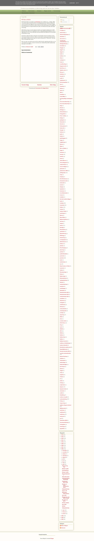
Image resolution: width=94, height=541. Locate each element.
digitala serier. (63, 70)
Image (61, 150)
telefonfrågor (63, 362)
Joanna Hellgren (63, 166)
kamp (61, 174)
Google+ (62, 130)
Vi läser (61, 401)
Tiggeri (61, 370)
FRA (61, 92)
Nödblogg (62, 235)
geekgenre (62, 119)
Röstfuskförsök (63, 278)
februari (64, 511)
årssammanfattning (64, 422)
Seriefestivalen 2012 (64, 292)
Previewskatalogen (57, 10)
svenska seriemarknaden (65, 353)
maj (63, 462)
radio (61, 259)
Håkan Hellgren (64, 525)
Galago (61, 117)
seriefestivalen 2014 (64, 296)
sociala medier (63, 320)
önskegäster (62, 424)
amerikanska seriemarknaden (63, 41)
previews (62, 257)
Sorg (61, 324)
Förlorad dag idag (65, 466)
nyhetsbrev (62, 231)
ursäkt (61, 392)
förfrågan (62, 109)
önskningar (62, 426)
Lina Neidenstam (63, 192)
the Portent (62, 366)
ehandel (61, 76)
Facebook (62, 86)
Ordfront (62, 243)
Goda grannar (63, 126)
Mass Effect (62, 217)
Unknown (28, 46)
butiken (61, 55)
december (64, 450)
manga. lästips (63, 211)
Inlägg (62, 19)
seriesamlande (63, 308)
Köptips (61, 186)
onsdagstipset (63, 239)
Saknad (61, 282)
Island (61, 158)
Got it (77, 2)
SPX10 (61, 332)
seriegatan (62, 302)
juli (63, 459)
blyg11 (61, 51)
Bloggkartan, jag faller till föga (65, 498)
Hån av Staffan (63, 148)
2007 (62, 447)
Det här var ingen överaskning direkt (65, 486)
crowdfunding (63, 64)
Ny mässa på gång (65, 500)
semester (62, 286)
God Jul (61, 123)
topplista (62, 374)
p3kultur (62, 245)
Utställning (62, 394)
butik (61, 53)
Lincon (61, 195)
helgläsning (62, 142)
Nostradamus (63, 229)
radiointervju (62, 261)
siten (61, 318)
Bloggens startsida (47, 10)
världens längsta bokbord (65, 405)
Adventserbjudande (64, 34)
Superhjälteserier (63, 349)
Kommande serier (64, 180)
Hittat (61, 146)
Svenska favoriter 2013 (65, 351)
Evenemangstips (63, 82)
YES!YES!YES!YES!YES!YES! (65, 479)
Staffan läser (62, 337)
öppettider (62, 428)
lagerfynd (62, 188)
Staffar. (61, 339)
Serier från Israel (65, 476)
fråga (61, 105)
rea (60, 264)
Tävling (61, 382)
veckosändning (63, 399)
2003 (62, 519)
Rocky (61, 274)
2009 (62, 443)
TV (60, 378)
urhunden (62, 390)
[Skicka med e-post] (38, 46)
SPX (61, 331)
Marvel (61, 215)
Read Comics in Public (65, 266)
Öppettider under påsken (65, 493)
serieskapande (63, 310)
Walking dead (63, 408)
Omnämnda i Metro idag (65, 482)
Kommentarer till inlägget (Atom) (41, 88)
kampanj (62, 176)
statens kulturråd (63, 345)
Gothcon (62, 132)
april (63, 464)
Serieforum (62, 300)
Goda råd (62, 128)
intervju (61, 154)
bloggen (62, 47)
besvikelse (62, 45)
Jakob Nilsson (63, 160)
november (64, 452)
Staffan (61, 335)
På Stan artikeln (65, 502)
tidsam (61, 368)
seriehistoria (62, 304)
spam (61, 326)
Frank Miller (62, 96)
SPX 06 (63, 506)
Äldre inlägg (53, 84)
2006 (62, 448)
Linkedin (62, 197)
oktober (64, 453)
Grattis (61, 136)
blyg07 (61, 49)
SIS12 (61, 316)
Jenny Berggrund (64, 162)
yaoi (61, 418)
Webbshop (24, 10)
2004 (62, 517)
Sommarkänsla (65, 470)
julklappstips (63, 172)
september (64, 455)
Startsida (39, 84)
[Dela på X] (40, 46)
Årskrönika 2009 (63, 420)
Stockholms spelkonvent (65, 347)
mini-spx (62, 221)
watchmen (62, 410)
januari (64, 513)
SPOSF (61, 328)
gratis (61, 134)
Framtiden (62, 94)
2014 (62, 434)
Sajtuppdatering (65, 488)
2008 (62, 445)
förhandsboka (63, 111)
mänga (61, 223)
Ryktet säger (62, 276)
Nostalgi (62, 227)
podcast (61, 251)
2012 (62, 438)
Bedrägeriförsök (63, 43)
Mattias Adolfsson (64, 219)
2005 (62, 515)
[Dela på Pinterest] (43, 46)
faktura (61, 88)
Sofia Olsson (63, 322)
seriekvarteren (38, 21)
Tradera (61, 376)
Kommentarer (64, 21)
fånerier (61, 107)
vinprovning (62, 403)
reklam (61, 270)
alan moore (62, 38)
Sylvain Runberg (63, 356)
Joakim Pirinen (63, 164)
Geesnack (62, 121)
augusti (64, 457)
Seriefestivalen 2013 (64, 294)
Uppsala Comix (63, 388)
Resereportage (63, 272)
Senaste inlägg (25, 84)
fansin (61, 90)
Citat (61, 57)
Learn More (72, 2)
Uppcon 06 (64, 490)
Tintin (61, 372)
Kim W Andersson (64, 178)
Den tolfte (64, 495)
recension (62, 268)
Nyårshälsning (63, 233)
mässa (61, 225)
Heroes (61, 144)
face (61, 84)
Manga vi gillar (65, 468)
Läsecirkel (62, 205)
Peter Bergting (63, 247)
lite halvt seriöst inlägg (65, 199)
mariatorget (62, 213)
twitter (61, 380)
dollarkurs (62, 74)
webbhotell (62, 412)
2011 (62, 440)
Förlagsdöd (62, 113)
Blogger (52, 538)
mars (63, 510)
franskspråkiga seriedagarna (66, 98)
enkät (61, 78)
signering (62, 314)
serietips (62, 312)
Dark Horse (62, 68)
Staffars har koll (63, 341)
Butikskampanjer (31, 10)
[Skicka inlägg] (36, 46)
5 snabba (62, 30)
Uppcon (61, 386)
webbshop (62, 414)
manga (61, 209)
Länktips (62, 203)
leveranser (62, 190)
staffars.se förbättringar (65, 343)
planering (62, 249)
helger (61, 140)
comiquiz (62, 60)
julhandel (62, 168)
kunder (61, 184)
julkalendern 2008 (64, 170)
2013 (62, 436)
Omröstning (62, 237)
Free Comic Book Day (64, 101)
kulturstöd (62, 182)
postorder (62, 255)
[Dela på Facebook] (41, 46)
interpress (62, 152)
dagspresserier (63, 66)
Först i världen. (63, 115)
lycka (61, 201)
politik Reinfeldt (63, 253)
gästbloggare (63, 138)
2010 (62, 441)
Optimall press (63, 241)
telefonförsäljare (63, 364)
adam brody (62, 32)
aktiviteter (62, 36)
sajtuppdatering (63, 280)
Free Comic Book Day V (65, 103)
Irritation (62, 156)
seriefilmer (62, 298)
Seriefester (62, 290)
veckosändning (65, 28)
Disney (61, 72)
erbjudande (62, 80)
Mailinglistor (39, 10)
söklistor (62, 358)
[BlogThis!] (39, 46)
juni (63, 460)
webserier (62, 416)
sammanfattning (63, 284)
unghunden (62, 384)
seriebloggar (62, 288)
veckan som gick (63, 397)
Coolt (61, 62)
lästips (61, 207)
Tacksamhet (62, 360)
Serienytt (62, 306)
